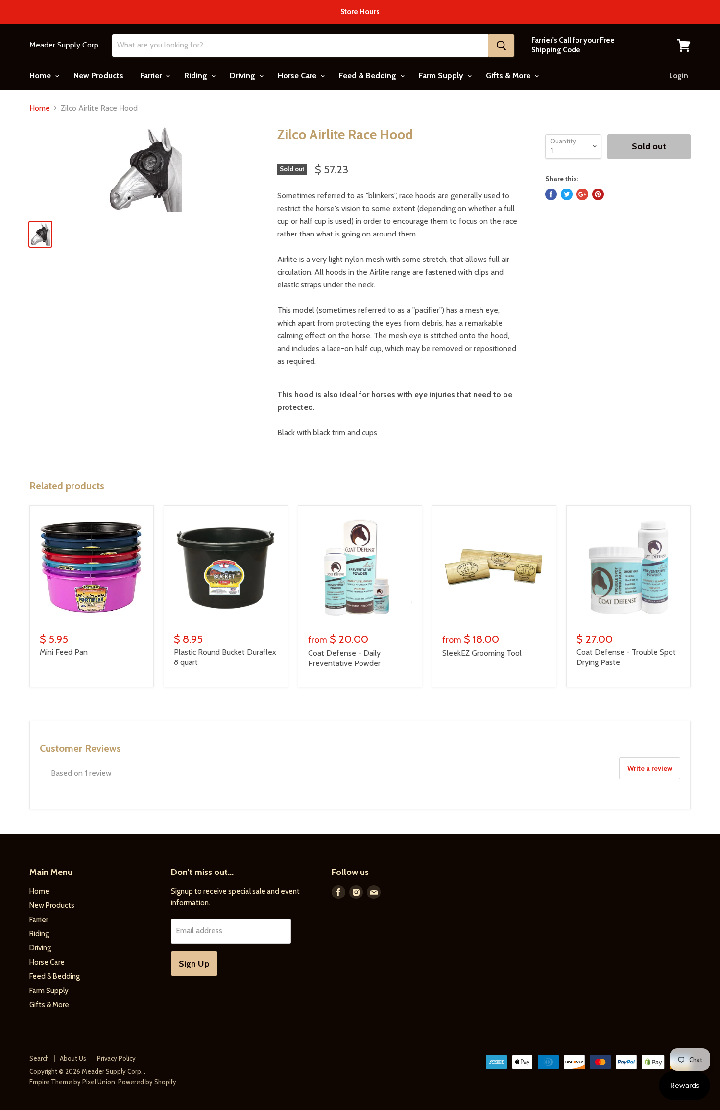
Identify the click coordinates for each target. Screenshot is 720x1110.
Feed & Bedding (368, 75)
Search (39, 1058)
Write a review (649, 768)
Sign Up (194, 963)
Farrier (152, 75)
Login (678, 75)
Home (41, 75)
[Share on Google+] (582, 194)
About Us (73, 1058)
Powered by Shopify (147, 1082)
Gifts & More (509, 75)
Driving (243, 75)
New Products (98, 75)
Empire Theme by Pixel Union (72, 1082)
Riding (196, 75)
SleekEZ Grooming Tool (482, 653)
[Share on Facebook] (551, 194)
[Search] (501, 45)
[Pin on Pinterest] (598, 194)
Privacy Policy (116, 1058)
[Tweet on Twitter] (567, 194)
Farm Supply (442, 75)
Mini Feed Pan (64, 652)
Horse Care (298, 75)
